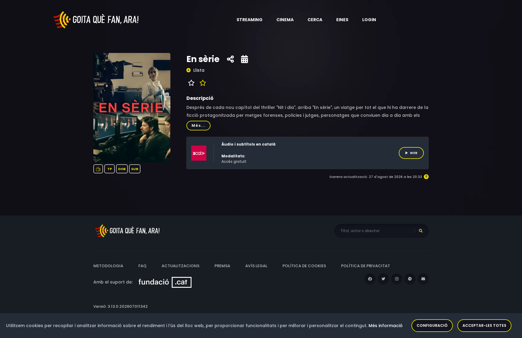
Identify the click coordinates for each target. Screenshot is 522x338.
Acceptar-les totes (484, 325)
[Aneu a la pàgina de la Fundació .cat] (165, 282)
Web (413, 153)
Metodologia (108, 266)
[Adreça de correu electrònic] (423, 279)
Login (369, 20)
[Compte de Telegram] (409, 279)
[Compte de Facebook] (370, 279)
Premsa (222, 266)
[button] (249, 19)
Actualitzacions (180, 266)
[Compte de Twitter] (383, 279)
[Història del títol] (244, 59)
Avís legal (256, 266)
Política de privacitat (365, 266)
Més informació (386, 326)
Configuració (432, 325)
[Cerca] (421, 231)
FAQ (142, 266)
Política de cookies (304, 266)
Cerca (315, 20)
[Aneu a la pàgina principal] (96, 19)
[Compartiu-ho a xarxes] (230, 59)
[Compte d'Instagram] (396, 279)
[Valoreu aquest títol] (201, 82)
